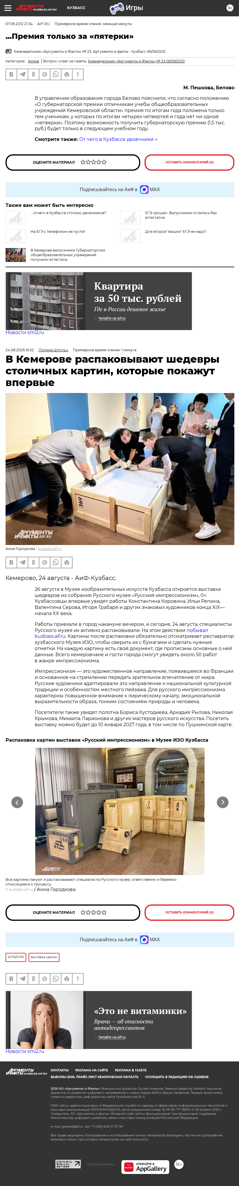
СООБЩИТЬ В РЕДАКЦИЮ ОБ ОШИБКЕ (177, 1077)
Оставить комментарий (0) (190, 162)
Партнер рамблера (101, 1164)
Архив (33, 61)
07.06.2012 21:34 (19, 24)
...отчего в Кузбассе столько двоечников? (68, 213)
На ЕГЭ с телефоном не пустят (58, 231)
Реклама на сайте (91, 1070)
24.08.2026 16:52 (20, 350)
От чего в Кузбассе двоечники (116, 139)
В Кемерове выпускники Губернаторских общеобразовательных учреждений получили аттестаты (68, 255)
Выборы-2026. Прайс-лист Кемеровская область (94, 1077)
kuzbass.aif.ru (49, 548)
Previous (17, 802)
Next (223, 802)
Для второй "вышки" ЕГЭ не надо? (175, 231)
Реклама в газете (131, 1070)
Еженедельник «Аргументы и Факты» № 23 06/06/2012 (136, 61)
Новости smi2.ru (25, 332)
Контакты (59, 1070)
